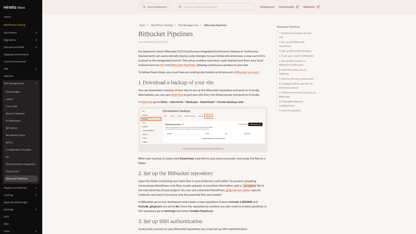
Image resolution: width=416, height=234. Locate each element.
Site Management (188, 25)
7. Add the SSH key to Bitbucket (296, 78)
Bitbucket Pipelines (17, 178)
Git (7, 156)
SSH (6, 223)
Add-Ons (8, 76)
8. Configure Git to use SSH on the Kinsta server (296, 85)
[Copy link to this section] (135, 82)
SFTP (6, 216)
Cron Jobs (11, 106)
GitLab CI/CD (12, 171)
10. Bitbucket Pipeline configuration (291, 103)
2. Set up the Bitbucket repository (292, 44)
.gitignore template (237, 190)
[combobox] (215, 6)
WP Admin (11, 128)
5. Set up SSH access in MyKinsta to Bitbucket (292, 62)
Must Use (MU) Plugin (15, 202)
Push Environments (15, 61)
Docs (142, 25)
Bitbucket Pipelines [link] (215, 25)
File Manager (13, 91)
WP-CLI (9, 142)
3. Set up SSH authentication (295, 50)
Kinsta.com (267, 7)
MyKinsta (146, 102)
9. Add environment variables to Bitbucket (297, 94)
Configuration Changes (18, 149)
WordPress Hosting (14, 24)
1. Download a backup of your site (295, 35)
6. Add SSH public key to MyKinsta (292, 71)
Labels (9, 99)
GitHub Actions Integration (21, 164)
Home (7, 16)
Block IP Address (15, 113)
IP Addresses (13, 120)
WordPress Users (15, 135)
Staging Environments (16, 54)
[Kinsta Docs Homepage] (12, 5)
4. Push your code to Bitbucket (296, 55)
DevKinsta (177, 95)
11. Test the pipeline (290, 110)
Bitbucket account (247, 72)
